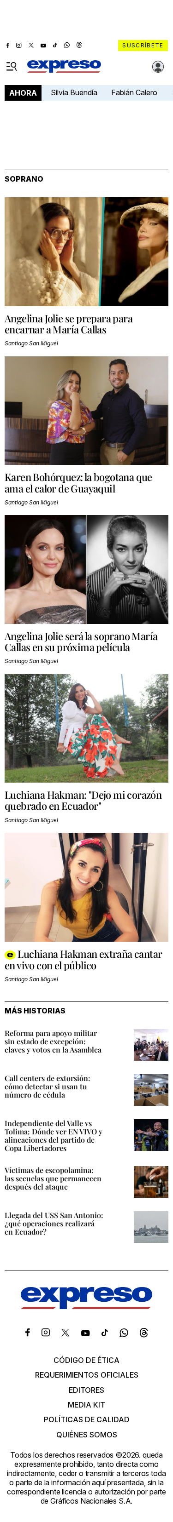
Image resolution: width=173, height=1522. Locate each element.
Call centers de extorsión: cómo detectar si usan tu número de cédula (47, 1086)
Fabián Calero (134, 92)
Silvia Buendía (74, 92)
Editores (86, 1390)
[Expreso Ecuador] (86, 1306)
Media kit (86, 1405)
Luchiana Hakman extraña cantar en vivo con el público (83, 959)
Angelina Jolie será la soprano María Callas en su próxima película (81, 641)
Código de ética (86, 1360)
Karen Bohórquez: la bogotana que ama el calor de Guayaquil (78, 482)
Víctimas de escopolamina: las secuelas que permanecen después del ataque (53, 1178)
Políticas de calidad (87, 1419)
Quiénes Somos (86, 1434)
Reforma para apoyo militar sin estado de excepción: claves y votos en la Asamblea (53, 1041)
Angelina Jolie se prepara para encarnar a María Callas (68, 323)
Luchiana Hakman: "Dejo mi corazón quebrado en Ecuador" (83, 800)
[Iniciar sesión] (158, 66)
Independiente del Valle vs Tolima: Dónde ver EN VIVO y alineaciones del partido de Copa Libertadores (53, 1135)
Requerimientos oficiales (86, 1375)
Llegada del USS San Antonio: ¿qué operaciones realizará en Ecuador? (54, 1223)
